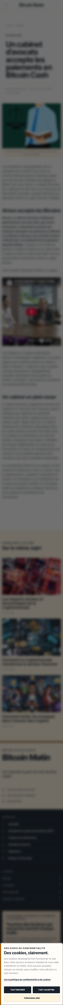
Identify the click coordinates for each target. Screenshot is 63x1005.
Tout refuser (17, 990)
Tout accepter (46, 990)
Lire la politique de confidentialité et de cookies (27, 979)
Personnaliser (32, 998)
